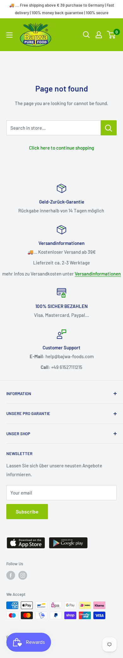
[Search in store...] (109, 127)
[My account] (99, 34)
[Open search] (86, 34)
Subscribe (27, 511)
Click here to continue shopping (61, 148)
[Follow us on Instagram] (22, 575)
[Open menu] (9, 35)
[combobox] (53, 127)
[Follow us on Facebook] (10, 575)
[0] (111, 35)
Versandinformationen (98, 273)
